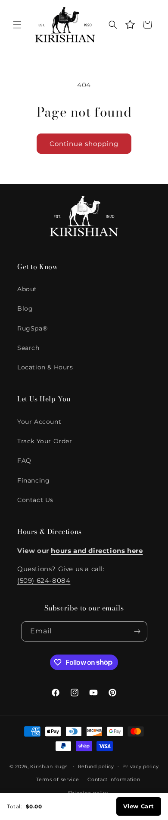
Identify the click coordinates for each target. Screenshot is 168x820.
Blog (25, 308)
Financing (33, 480)
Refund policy (96, 766)
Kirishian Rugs (49, 766)
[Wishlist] (130, 24)
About (27, 289)
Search (28, 348)
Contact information (113, 779)
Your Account (39, 422)
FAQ (24, 460)
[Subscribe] (137, 631)
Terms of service (57, 779)
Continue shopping (84, 144)
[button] (17, 24)
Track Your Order (44, 441)
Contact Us (35, 500)
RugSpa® (32, 328)
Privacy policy (140, 766)
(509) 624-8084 (43, 580)
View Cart (138, 806)
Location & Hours (45, 367)
